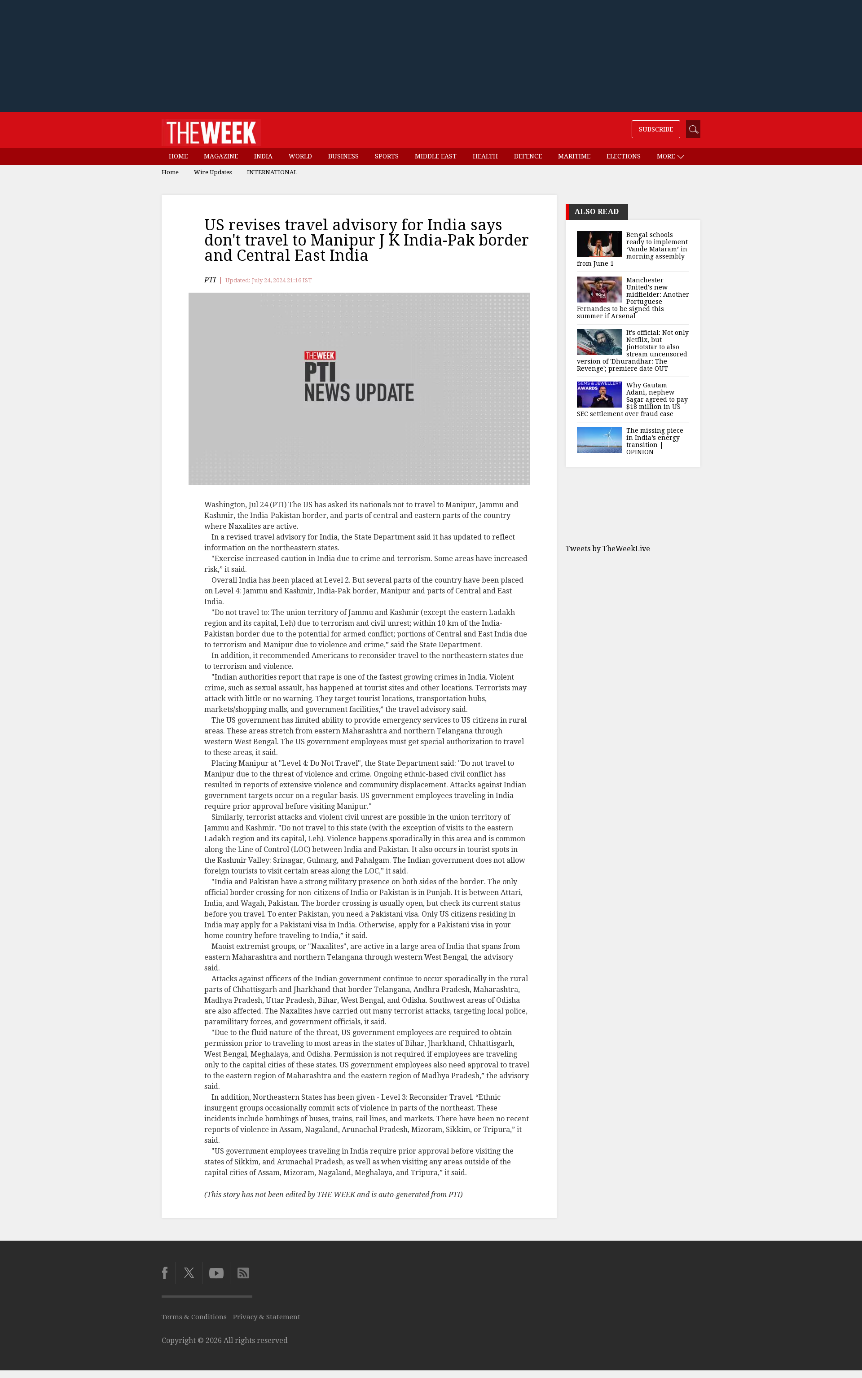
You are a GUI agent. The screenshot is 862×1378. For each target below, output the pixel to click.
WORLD (300, 156)
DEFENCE (528, 156)
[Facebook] (168, 1273)
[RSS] (241, 1273)
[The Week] (211, 130)
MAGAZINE (221, 156)
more (667, 156)
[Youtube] (216, 1273)
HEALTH (485, 156)
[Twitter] (188, 1273)
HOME (178, 156)
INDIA (263, 156)
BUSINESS (343, 156)
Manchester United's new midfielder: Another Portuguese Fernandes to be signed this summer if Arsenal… (633, 298)
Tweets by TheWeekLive (608, 548)
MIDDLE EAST (436, 156)
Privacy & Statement (266, 1317)
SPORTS (387, 156)
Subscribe (656, 129)
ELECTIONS (624, 156)
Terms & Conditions (194, 1317)
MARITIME (574, 156)
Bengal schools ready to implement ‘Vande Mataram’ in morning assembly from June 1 (632, 249)
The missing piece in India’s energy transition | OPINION (654, 441)
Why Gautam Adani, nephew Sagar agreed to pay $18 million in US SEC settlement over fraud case (632, 399)
